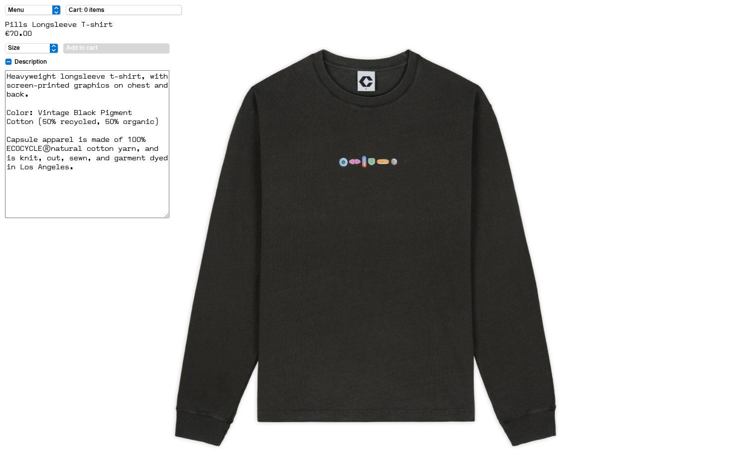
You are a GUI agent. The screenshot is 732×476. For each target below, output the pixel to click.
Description (30, 61)
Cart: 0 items (86, 10)
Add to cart (82, 48)
